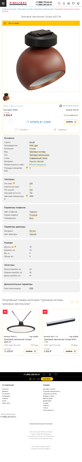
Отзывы (45, 403)
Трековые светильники (44, 9)
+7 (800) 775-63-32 (44, 2)
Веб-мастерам (48, 398)
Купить (69, 122)
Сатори (32, 148)
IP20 (31, 288)
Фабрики (5, 391)
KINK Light (9, 105)
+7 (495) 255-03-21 (44, 4)
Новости (46, 405)
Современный (35, 158)
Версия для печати (70, 106)
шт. (34, 379)
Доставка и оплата (49, 389)
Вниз (31, 218)
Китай (19, 106)
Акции (4, 401)
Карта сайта (6, 403)
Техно (44, 158)
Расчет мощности (38, 164)
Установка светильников (51, 391)
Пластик (33, 161)
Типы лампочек (48, 410)
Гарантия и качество (50, 394)
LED (31, 183)
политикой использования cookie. (41, 438)
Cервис (46, 385)
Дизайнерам (47, 401)
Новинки (5, 398)
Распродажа (6, 396)
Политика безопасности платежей (41, 424)
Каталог (13, 9)
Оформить (47, 379)
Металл (40, 161)
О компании (8, 385)
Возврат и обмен (48, 396)
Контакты (5, 389)
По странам (6, 394)
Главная (5, 9)
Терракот (33, 212)
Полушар (33, 215)
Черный (32, 234)
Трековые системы (25, 9)
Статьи (45, 408)
